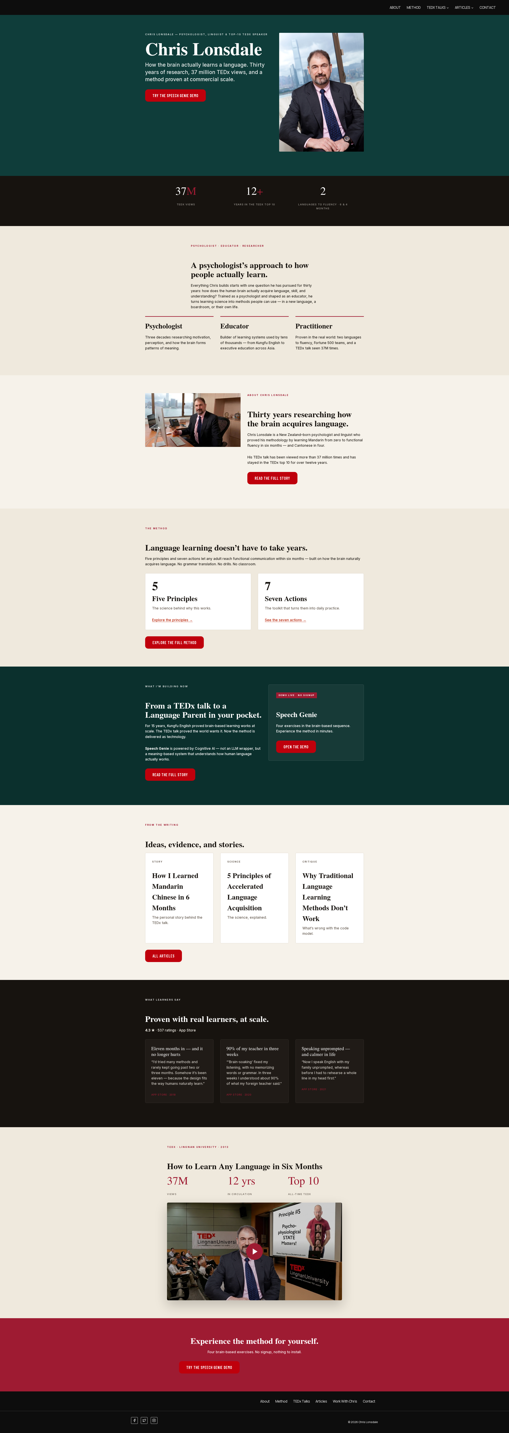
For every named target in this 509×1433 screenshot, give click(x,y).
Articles (321, 1401)
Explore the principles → (172, 620)
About (395, 7)
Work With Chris (345, 1401)
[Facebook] (134, 1420)
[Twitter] (144, 1420)
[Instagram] (154, 1420)
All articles (164, 955)
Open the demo (296, 746)
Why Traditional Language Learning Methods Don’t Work (327, 896)
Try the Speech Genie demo (175, 95)
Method (414, 7)
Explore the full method (174, 642)
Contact (488, 7)
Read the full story (272, 478)
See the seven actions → (285, 620)
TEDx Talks (301, 1401)
